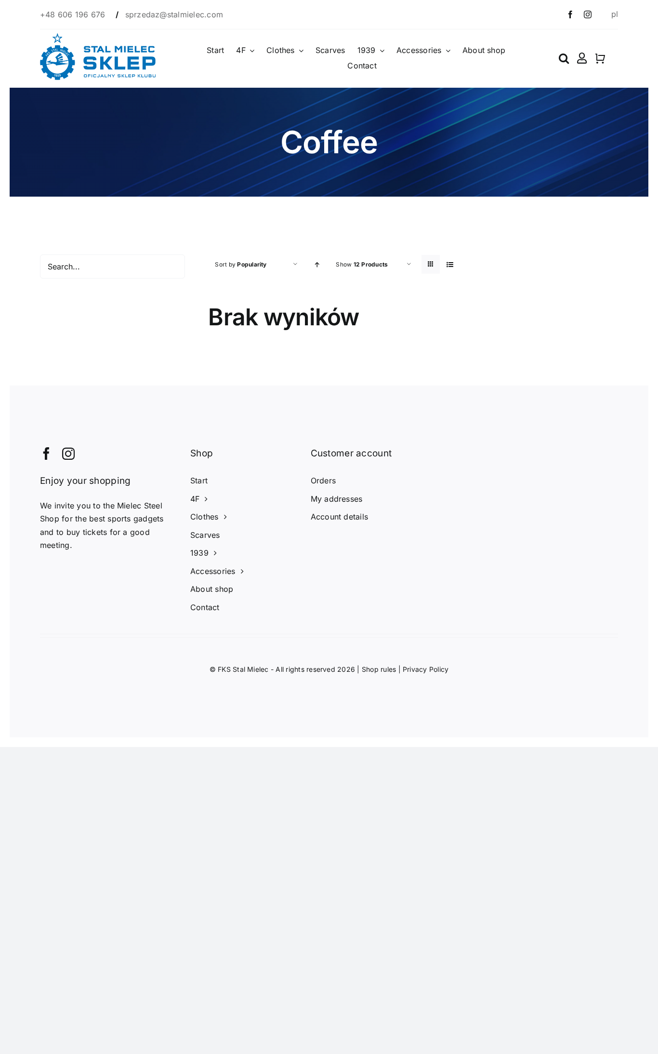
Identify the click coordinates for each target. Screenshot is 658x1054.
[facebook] (570, 14)
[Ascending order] (316, 264)
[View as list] (449, 264)
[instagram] (588, 14)
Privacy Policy (425, 669)
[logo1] (98, 37)
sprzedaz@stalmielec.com (174, 14)
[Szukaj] (564, 58)
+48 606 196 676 (74, 14)
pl (614, 14)
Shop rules (379, 669)
